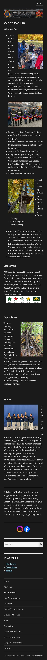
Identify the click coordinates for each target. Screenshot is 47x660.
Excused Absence (12, 615)
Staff (6, 620)
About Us (8, 587)
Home (6, 581)
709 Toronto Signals (11, 656)
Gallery (7, 648)
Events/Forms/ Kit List (14, 609)
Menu (39, 3)
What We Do (10, 592)
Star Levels (11, 564)
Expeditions (11, 567)
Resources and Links (13, 632)
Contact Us (9, 626)
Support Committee (13, 643)
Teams (9, 570)
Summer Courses (12, 637)
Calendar (8, 604)
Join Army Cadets (12, 598)
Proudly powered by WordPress (32, 656)
